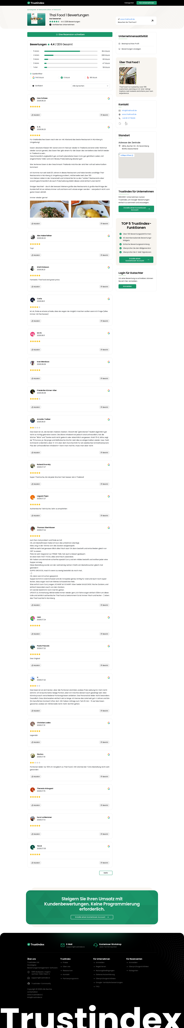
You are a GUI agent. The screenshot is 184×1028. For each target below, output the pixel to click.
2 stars (36, 63)
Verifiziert (39, 86)
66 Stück (93, 78)
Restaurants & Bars (45, 9)
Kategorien (129, 3)
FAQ (97, 986)
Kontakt (66, 974)
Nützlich (36, 115)
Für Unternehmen (146, 3)
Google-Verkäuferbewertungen (109, 982)
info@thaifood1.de (129, 110)
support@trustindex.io (75, 947)
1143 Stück (39, 78)
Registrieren (101, 966)
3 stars (36, 59)
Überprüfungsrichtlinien (106, 978)
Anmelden (127, 286)
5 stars (36, 51)
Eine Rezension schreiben (72, 34)
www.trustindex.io (34, 994)
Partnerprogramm (71, 978)
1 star (35, 67)
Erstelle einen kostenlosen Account (135, 209)
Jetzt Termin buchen (108, 947)
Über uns (66, 966)
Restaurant (57, 9)
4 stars (36, 55)
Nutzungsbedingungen (105, 970)
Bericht (105, 115)
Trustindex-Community (41, 983)
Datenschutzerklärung (105, 974)
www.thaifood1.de (129, 114)
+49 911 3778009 (128, 118)
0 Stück (67, 78)
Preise (65, 962)
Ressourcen (68, 970)
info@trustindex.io (34, 997)
